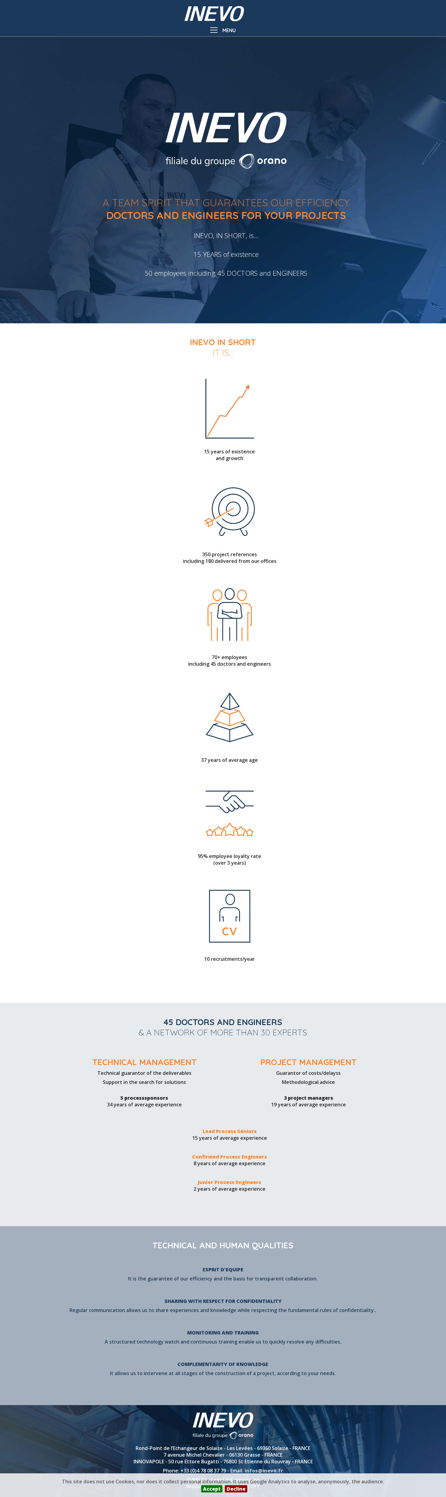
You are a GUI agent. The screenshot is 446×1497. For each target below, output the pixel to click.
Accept (212, 1488)
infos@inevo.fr (264, 1470)
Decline (236, 1488)
